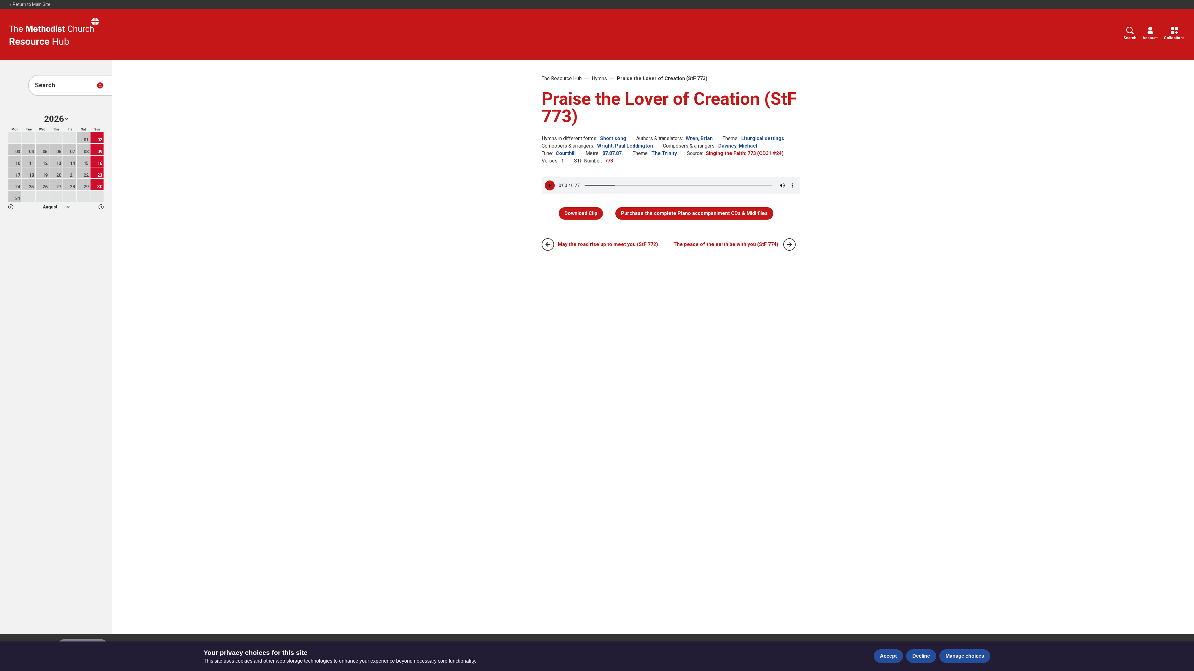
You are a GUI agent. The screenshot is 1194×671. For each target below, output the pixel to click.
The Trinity (664, 153)
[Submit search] (100, 85)
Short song (613, 138)
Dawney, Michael (737, 146)
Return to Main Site (31, 4)
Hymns (599, 78)
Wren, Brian (699, 138)
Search (1129, 38)
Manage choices (965, 656)
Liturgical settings (762, 138)
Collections (1174, 38)
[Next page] (789, 244)
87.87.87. (612, 153)
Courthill (566, 153)
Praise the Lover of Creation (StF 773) (662, 78)
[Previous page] (548, 244)
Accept (888, 656)
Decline (921, 656)
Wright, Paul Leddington (625, 146)
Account (1150, 38)
